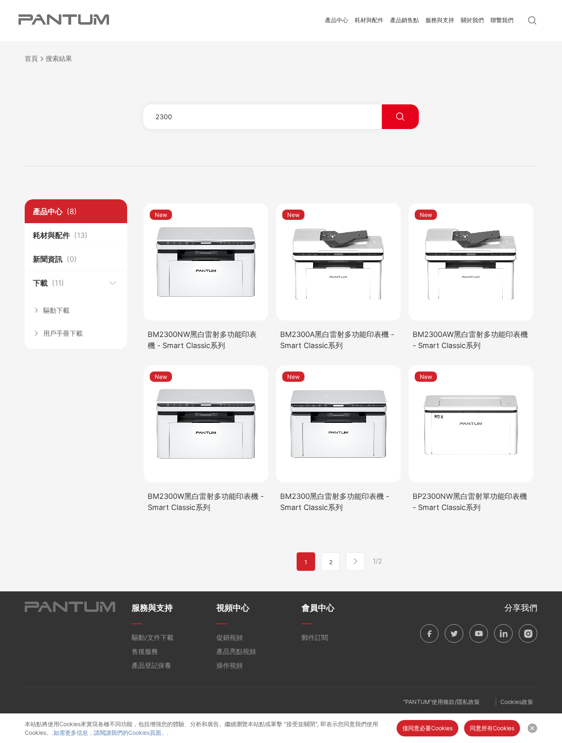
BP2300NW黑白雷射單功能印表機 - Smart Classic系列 (470, 502)
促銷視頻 (229, 637)
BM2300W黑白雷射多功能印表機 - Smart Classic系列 (206, 502)
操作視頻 (229, 665)
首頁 (31, 58)
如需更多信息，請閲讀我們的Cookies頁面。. (111, 732)
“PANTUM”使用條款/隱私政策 (441, 701)
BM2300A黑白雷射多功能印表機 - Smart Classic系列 (337, 340)
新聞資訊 (55, 259)
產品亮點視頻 (236, 651)
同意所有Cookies (492, 728)
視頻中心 (232, 608)
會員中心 (318, 608)
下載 (48, 283)
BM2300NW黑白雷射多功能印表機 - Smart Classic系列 (202, 340)
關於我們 (472, 19)
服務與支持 (439, 19)
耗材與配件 (369, 19)
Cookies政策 (516, 701)
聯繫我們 (501, 19)
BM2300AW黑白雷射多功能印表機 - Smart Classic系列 (470, 340)
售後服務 (145, 651)
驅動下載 (56, 310)
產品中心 (336, 19)
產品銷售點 (404, 19)
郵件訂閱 (315, 637)
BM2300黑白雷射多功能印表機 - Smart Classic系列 (334, 502)
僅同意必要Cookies (427, 728)
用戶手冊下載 (63, 333)
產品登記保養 (151, 665)
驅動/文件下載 (153, 637)
